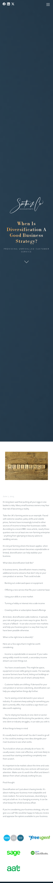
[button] (47, 4)
